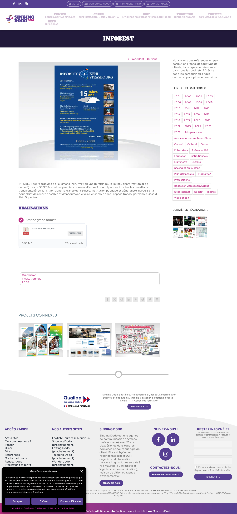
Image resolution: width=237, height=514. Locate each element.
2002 (177, 96)
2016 (197, 114)
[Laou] (189, 233)
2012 (196, 108)
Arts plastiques (193, 132)
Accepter (17, 501)
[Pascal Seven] (178, 221)
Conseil (178, 144)
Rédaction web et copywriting (191, 185)
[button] (81, 471)
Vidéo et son (181, 197)
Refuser (44, 501)
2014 (177, 114)
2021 (207, 120)
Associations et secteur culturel (193, 138)
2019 (187, 120)
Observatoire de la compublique (41, 335)
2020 (197, 120)
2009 (209, 102)
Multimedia (180, 162)
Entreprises (181, 150)
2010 (177, 108)
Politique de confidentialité (61, 508)
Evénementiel (200, 150)
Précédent (137, 59)
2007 (188, 102)
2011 (187, 108)
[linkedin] (20, 3)
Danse (204, 144)
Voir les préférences (70, 501)
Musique (197, 162)
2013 (206, 108)
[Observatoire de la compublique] (41, 340)
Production (204, 173)
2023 (188, 126)
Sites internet (182, 191)
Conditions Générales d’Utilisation (29, 508)
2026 (177, 132)
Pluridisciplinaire (184, 173)
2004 (199, 96)
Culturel (192, 144)
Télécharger (75, 233)
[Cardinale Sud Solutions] (201, 221)
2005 (209, 96)
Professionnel (182, 179)
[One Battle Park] (189, 221)
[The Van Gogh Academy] (178, 233)
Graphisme (29, 275)
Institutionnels (31, 278)
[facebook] (13, 3)
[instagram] (26, 3)
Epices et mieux (137, 337)
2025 (208, 126)
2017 (206, 114)
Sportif (198, 191)
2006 (177, 102)
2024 (198, 126)
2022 (177, 126)
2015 (187, 114)
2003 (188, 96)
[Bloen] (201, 233)
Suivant (152, 59)
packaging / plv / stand (187, 167)
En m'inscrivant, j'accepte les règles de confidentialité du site (212, 469)
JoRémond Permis (89, 337)
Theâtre (211, 191)
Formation (180, 156)
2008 (25, 282)
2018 (177, 120)
